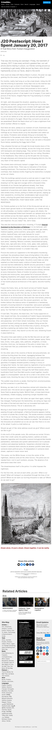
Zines (3, 640)
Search (26, 4)
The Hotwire (5, 675)
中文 (10, 696)
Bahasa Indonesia (7, 698)
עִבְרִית (3, 711)
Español (9, 685)
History (9, 630)
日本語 (8, 694)
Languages (32, 4)
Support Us (47, 2)
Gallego (7, 717)
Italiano (4, 687)
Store (22, 4)
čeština (4, 700)
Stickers (9, 642)
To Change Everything (8, 645)
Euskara (9, 700)
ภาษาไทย (8, 711)
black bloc (39, 571)
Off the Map (9, 668)
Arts (4, 55)
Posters (4, 642)
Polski (3, 692)
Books (3, 4)
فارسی (4, 704)
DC (13, 571)
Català (10, 715)
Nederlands (9, 704)
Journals (8, 640)
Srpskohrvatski (6, 706)
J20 (11, 571)
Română (8, 708)
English (4, 685)
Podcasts (17, 4)
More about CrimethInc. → (28, 652)
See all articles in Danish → (9, 6)
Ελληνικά (9, 692)
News (5, 632)
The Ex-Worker (6, 672)
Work (3, 659)
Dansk (9, 709)
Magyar (4, 702)
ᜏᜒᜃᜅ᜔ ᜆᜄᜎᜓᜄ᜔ (6, 721)
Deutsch (9, 687)
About (38, 4)
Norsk (10, 719)
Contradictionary (7, 657)
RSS (8, 624)
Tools (11, 4)
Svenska (4, 709)
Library (8, 4)
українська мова (7, 713)
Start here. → (28, 662)
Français (4, 689)
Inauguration (17, 571)
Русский (10, 691)
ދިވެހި (3, 717)
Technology (11, 632)
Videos (4, 643)
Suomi (4, 694)
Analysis (4, 628)
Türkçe (9, 702)
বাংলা (13, 708)
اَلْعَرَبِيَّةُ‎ (13, 706)
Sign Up (47, 635)
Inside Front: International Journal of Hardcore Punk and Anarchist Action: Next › (26, 577)
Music (8, 643)
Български (5, 696)
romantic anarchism (31, 571)
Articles (4, 625)
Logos (12, 643)
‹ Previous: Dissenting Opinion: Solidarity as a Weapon (26, 574)
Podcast (4, 670)
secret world (24, 571)
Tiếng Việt (5, 715)
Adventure (8, 626)
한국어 (4, 708)
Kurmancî (4, 719)
